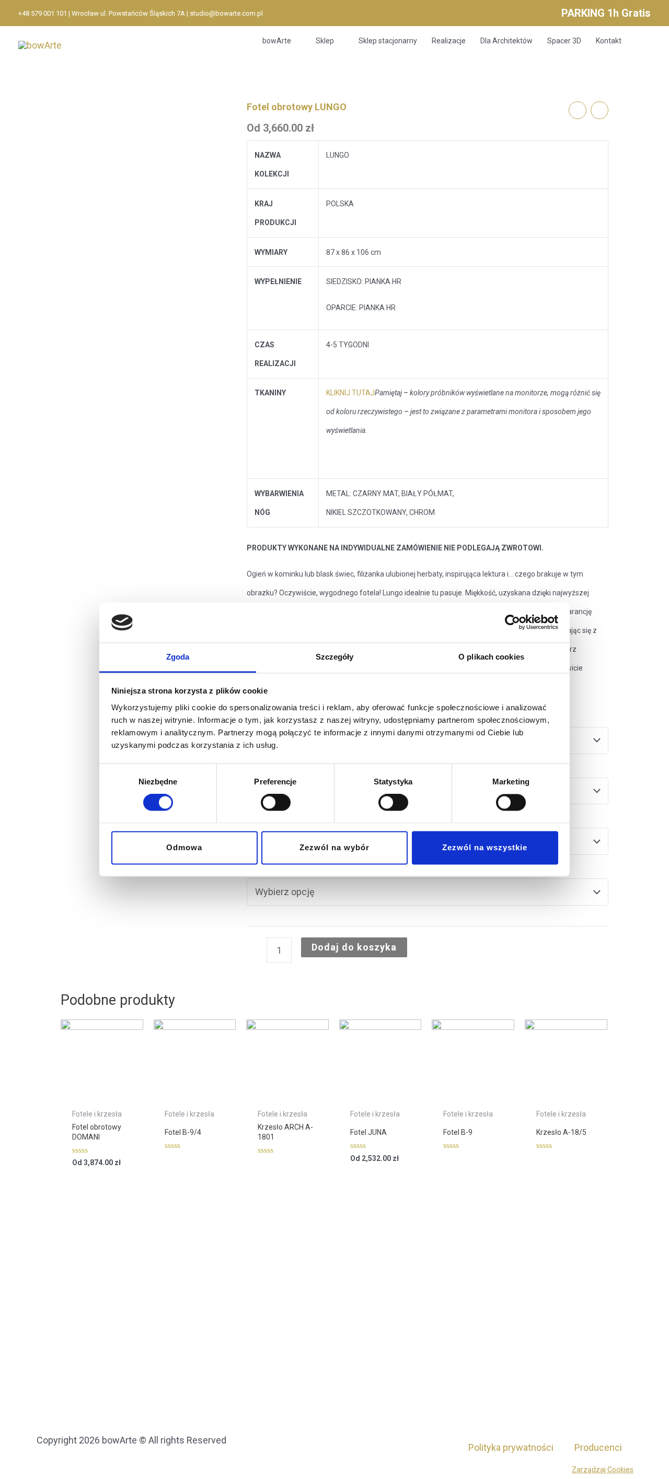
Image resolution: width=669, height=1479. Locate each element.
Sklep (325, 41)
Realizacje (449, 41)
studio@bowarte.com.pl (226, 13)
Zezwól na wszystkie (484, 847)
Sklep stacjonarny (388, 41)
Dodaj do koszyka (354, 947)
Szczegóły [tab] (335, 656)
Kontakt (608, 41)
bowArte (276, 41)
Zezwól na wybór (334, 847)
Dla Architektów (506, 41)
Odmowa (184, 847)
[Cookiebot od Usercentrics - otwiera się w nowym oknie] (512, 622)
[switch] (276, 802)
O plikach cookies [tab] (491, 656)
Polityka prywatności (510, 1447)
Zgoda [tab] (178, 656)
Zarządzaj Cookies (602, 1469)
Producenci (598, 1447)
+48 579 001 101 (42, 13)
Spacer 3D (564, 41)
